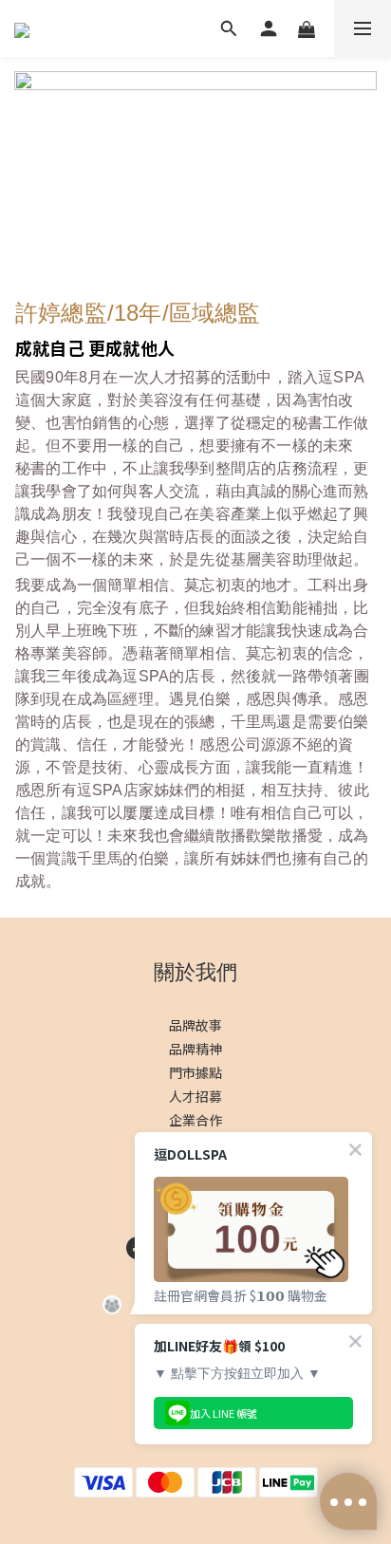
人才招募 (195, 1096)
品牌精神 (195, 1048)
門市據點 (195, 1072)
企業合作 (195, 1119)
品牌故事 (195, 1024)
